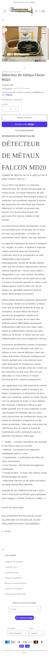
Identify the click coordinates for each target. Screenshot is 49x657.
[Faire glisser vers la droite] (29, 67)
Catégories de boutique (14, 562)
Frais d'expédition (7, 88)
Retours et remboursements (16, 583)
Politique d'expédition (13, 578)
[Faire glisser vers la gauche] (19, 67)
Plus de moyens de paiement (24, 130)
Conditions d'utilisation (14, 589)
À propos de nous (11, 572)
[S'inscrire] (38, 609)
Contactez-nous (11, 567)
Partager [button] (8, 531)
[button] (4, 11)
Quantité (5, 104)
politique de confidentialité (15, 594)
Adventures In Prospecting (15, 650)
